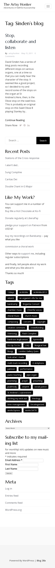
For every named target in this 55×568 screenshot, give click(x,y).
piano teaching (14, 374)
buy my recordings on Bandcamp (23, 236)
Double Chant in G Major (18, 186)
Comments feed (13, 502)
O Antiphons (38, 363)
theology (36, 398)
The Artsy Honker (18, 4)
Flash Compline (29, 333)
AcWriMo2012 (40, 292)
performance (26, 369)
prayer (25, 380)
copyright (41, 321)
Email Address (13, 460)
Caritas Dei (11, 179)
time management (16, 404)
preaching (37, 380)
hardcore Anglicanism (17, 339)
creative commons (16, 327)
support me (27, 253)
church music (31, 315)
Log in (8, 488)
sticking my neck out (17, 398)
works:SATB (31, 410)
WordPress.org (13, 509)
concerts (27, 321)
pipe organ (32, 374)
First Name (11, 464)
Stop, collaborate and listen (20, 41)
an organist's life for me (30, 298)
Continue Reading (15, 120)
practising (12, 380)
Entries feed (11, 495)
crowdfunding (37, 327)
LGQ (27, 345)
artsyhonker (14, 53)
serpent (25, 386)
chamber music (14, 310)
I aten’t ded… (12, 165)
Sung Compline (13, 172)
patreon (11, 369)
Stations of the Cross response (22, 158)
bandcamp (12, 304)
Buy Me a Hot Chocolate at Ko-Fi (23, 211)
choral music (13, 315)
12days (10, 292)
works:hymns (13, 410)
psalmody (12, 386)
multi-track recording (17, 363)
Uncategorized (37, 404)
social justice (40, 386)
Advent (10, 298)
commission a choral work (19, 246)
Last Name (11, 468)
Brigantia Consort (31, 304)
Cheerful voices (34, 310)
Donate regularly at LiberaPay (21, 218)
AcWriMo (24, 292)
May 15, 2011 (27, 53)
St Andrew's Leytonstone (19, 392)
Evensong (12, 333)
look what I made (15, 357)
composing (12, 321)
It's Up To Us (13, 345)
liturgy (10, 351)
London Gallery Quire (28, 351)
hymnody (37, 339)
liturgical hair (40, 345)
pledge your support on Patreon (23, 225)
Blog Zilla (41, 560)
